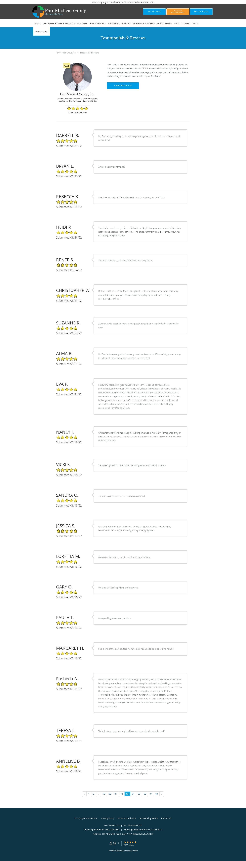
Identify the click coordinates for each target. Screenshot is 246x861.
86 (145, 793)
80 (110, 793)
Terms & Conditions (126, 818)
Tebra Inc (94, 818)
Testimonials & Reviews (89, 52)
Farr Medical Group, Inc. (66, 52)
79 (104, 793)
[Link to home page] (54, 11)
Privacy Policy (107, 818)
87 (151, 793)
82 (121, 793)
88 (156, 793)
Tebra (135, 850)
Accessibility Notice (149, 818)
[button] (177, 11)
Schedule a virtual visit (142, 2)
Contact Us (166, 818)
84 (133, 793)
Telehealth (112, 2)
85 (139, 793)
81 (116, 793)
